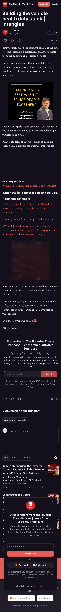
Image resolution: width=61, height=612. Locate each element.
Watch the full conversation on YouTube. (30, 192)
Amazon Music (28, 186)
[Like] (5, 41)
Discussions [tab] (25, 457)
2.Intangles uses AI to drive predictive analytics (28, 219)
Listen (54, 32)
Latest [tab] (14, 457)
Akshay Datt (15, 31)
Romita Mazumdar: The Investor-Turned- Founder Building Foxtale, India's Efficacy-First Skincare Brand (23, 469)
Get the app (45, 598)
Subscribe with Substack (32, 564)
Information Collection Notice (40, 574)
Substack (15, 605)
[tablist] (15, 420)
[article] (30, 476)
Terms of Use (46, 571)
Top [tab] (6, 457)
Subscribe (44, 4)
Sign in (55, 4)
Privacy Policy (32, 577)
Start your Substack (23, 598)
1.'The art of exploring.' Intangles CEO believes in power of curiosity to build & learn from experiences (29, 208)
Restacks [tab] (22, 420)
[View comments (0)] (12, 41)
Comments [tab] (9, 420)
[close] (52, 501)
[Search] (56, 458)
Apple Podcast (10, 186)
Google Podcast (47, 186)
